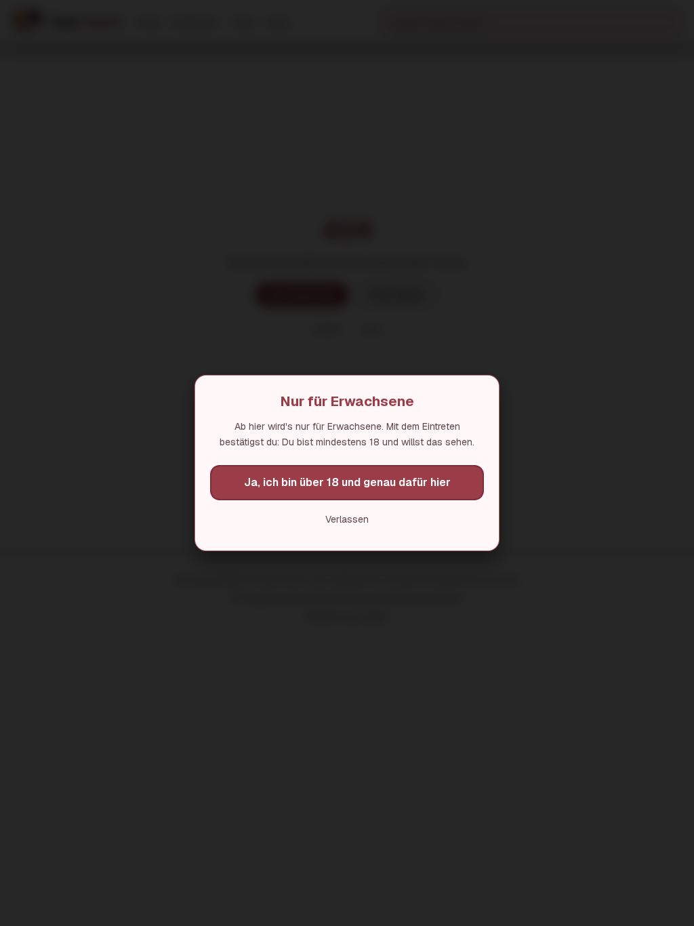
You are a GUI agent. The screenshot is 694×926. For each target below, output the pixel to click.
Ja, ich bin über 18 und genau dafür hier (347, 482)
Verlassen (347, 519)
